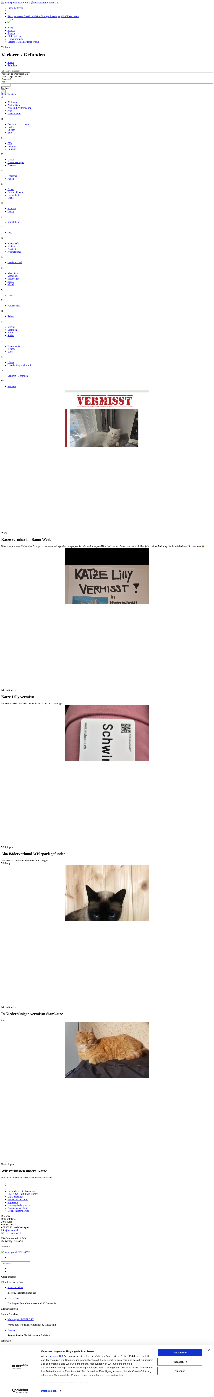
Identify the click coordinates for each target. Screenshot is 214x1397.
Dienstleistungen (16, 162)
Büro (10, 132)
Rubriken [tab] (12, 65)
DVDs (11, 159)
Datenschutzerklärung (18, 1210)
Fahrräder (12, 176)
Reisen (11, 316)
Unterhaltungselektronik (19, 365)
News (10, 27)
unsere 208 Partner (61, 1356)
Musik (11, 281)
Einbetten (11, 94)
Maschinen (13, 273)
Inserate (11, 30)
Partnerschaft (14, 305)
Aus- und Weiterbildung (19, 108)
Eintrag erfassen (15, 8)
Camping (12, 146)
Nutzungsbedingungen (19, 1205)
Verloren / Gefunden (18, 375)
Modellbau (13, 276)
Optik (10, 295)
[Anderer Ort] (107, 79)
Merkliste (29, 16)
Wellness (12, 386)
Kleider (11, 246)
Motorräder (13, 278)
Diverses (12, 165)
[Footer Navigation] (9, 22)
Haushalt (12, 208)
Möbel (11, 284)
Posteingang (56, 16)
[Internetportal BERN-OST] (30, 2)
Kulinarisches (14, 251)
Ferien (11, 178)
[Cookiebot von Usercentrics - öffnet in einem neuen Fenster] (20, 1391)
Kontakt (12, 1330)
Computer (12, 149)
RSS (3, 94)
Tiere (10, 351)
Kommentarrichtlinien (18, 1208)
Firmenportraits (15, 39)
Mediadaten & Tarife (18, 1199)
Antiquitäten (14, 105)
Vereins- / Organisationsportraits (23, 41)
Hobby (11, 211)
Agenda (11, 33)
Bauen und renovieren (18, 124)
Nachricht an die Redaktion (21, 1191)
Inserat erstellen (15, 1287)
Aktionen (12, 102)
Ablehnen (180, 1371)
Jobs (10, 232)
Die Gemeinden (15, 1196)
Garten (11, 189)
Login (10, 19)
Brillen (11, 127)
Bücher (11, 129)
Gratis (10, 197)
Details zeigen (49, 1390)
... (3, 91)
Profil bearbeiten (70, 16)
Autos (10, 110)
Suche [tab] (11, 62)
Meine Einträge (42, 16)
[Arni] (107, 82)
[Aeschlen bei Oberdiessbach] (107, 74)
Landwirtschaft (15, 262)
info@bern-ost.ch (9, 1230)
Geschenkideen (15, 192)
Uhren (11, 362)
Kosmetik (12, 249)
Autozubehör (14, 113)
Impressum (13, 1202)
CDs (10, 143)
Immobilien (13, 222)
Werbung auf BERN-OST (21, 1319)
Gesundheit (13, 195)
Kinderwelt (13, 243)
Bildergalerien (14, 36)
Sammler (12, 327)
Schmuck (12, 329)
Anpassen (178, 1361)
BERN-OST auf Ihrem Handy (23, 1194)
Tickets (11, 349)
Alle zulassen (180, 1352)
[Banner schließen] (209, 1350)
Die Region (13, 1298)
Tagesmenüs (14, 346)
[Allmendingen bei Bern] (107, 76)
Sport (10, 332)
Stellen (11, 335)
